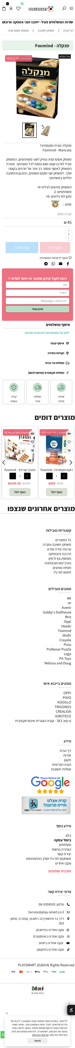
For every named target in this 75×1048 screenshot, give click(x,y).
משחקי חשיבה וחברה (57, 544)
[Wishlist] (18, 7)
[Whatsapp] (3, 1035)
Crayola (65, 640)
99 (61, 483)
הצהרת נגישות (61, 849)
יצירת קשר (64, 854)
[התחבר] (10, 7)
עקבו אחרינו (63, 863)
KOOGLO (64, 702)
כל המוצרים (63, 539)
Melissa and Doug (57, 663)
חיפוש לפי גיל (62, 572)
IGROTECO (63, 716)
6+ (47, 196)
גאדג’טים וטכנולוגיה (57, 563)
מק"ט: (68, 214)
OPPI (67, 693)
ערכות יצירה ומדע (59, 549)
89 (53, 483)
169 (27, 483)
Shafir (66, 635)
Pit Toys (65, 658)
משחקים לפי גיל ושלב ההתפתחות (48, 858)
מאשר (37, 1040)
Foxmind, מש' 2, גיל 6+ (19, 58)
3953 (60, 214)
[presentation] (5, 22)
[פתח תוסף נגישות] (71, 1010)
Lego (67, 653)
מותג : (67, 204)
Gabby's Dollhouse (57, 612)
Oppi (67, 621)
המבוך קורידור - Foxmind (19, 470)
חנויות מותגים (62, 567)
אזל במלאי (64, 56)
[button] (67, 88)
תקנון (67, 759)
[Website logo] (41, 9)
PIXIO (67, 697)
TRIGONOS (63, 706)
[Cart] (3, 7)
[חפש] (64, 7)
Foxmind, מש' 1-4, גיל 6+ (54, 432)
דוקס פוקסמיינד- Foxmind (57, 470)
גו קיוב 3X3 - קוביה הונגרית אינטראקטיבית (43, 720)
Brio (68, 616)
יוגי (69, 603)
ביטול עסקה (62, 840)
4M (69, 598)
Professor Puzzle (59, 649)
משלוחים (65, 844)
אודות (67, 755)
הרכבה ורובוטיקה (59, 553)
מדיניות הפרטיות (40, 1035)
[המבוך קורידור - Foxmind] (20, 463)
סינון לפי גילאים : (60, 196)
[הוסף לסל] (32, 450)
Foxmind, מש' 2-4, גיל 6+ (17, 432)
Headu (66, 626)
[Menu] (71, 7)
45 (69, 222)
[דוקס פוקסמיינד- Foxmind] (56, 466)
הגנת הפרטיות (61, 764)
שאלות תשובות (61, 769)
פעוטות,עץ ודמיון (60, 558)
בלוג (68, 835)
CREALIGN (63, 711)
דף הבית (65, 750)
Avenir (66, 607)
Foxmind (64, 630)
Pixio (67, 644)
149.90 (16, 483)
